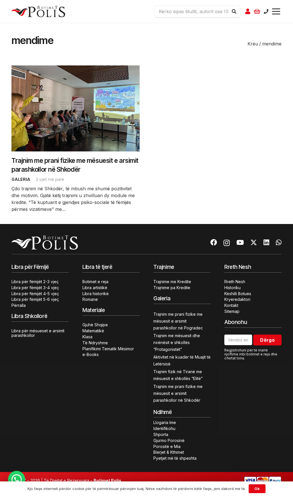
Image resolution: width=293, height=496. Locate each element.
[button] (16, 479)
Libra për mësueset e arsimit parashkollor (37, 333)
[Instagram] (226, 242)
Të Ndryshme (95, 342)
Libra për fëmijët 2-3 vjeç (35, 281)
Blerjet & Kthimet (168, 452)
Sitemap (231, 311)
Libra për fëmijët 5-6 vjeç (35, 299)
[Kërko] (234, 11)
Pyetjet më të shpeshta (175, 458)
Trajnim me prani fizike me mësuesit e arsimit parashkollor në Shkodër (178, 393)
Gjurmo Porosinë (169, 440)
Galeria (20, 179)
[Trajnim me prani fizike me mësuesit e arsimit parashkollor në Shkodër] (75, 69)
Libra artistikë (94, 287)
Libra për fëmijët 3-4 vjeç (35, 287)
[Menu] (276, 11)
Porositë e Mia (167, 446)
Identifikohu (164, 428)
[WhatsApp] (279, 242)
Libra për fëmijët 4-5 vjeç (35, 293)
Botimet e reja (95, 281)
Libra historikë (95, 293)
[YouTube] (240, 242)
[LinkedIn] (266, 242)
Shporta (160, 434)
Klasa (87, 336)
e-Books (90, 354)
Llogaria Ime (164, 422)
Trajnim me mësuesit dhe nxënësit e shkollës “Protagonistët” (176, 342)
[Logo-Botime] (38, 11)
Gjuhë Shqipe (95, 324)
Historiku (232, 287)
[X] (253, 242)
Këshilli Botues (237, 293)
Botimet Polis (107, 480)
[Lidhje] (247, 11)
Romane (90, 299)
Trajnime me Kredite (172, 281)
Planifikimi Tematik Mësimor (108, 348)
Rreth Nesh (234, 281)
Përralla (18, 305)
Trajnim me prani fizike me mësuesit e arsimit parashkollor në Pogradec (178, 321)
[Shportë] (257, 11)
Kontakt (231, 305)
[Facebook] (213, 242)
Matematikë (93, 330)
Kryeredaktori (237, 299)
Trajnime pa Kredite (171, 287)
